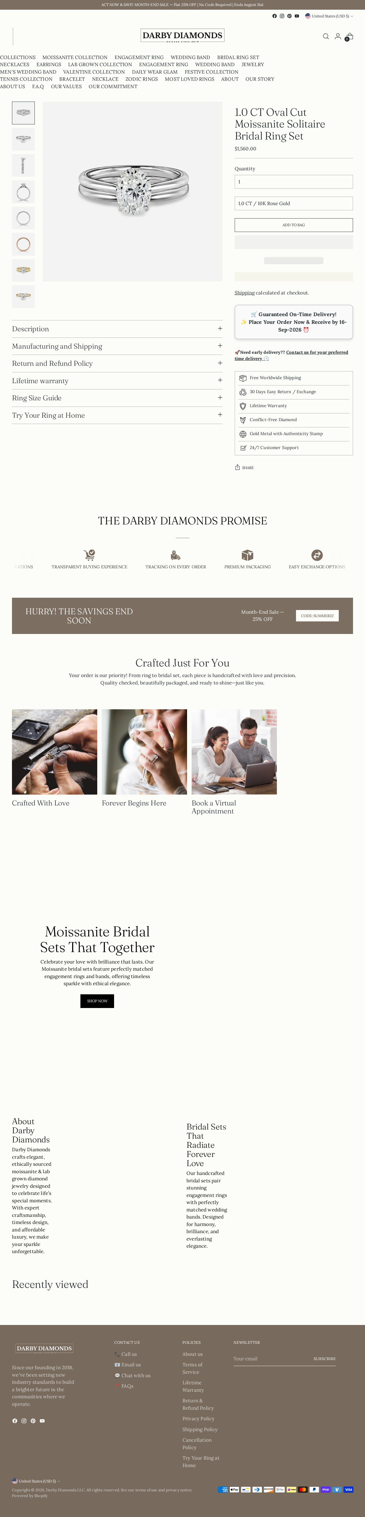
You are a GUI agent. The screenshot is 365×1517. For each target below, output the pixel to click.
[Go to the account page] (338, 36)
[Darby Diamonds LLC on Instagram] (282, 16)
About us (192, 1354)
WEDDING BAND (190, 57)
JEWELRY (253, 64)
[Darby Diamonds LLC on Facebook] (274, 16)
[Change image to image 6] (23, 244)
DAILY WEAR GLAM (155, 72)
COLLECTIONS (18, 57)
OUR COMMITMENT (113, 86)
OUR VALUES (66, 86)
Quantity (245, 168)
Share (248, 467)
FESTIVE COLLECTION (212, 72)
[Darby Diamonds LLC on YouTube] (296, 16)
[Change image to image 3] (23, 165)
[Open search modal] (326, 36)
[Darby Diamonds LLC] (182, 36)
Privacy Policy (198, 1418)
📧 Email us (127, 1365)
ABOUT (230, 79)
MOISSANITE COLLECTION (75, 57)
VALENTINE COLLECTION (94, 72)
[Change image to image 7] (23, 270)
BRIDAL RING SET (238, 57)
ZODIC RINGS (141, 79)
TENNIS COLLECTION (26, 79)
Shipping (245, 293)
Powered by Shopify (30, 1495)
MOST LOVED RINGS (189, 79)
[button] (294, 242)
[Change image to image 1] (23, 113)
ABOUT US (12, 86)
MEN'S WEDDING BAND (28, 72)
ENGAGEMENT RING (139, 57)
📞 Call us (125, 1354)
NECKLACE (105, 79)
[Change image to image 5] (23, 218)
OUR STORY (260, 79)
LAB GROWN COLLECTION (100, 64)
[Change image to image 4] (23, 191)
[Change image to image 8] (23, 296)
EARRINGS (48, 64)
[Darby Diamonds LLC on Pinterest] (289, 16)
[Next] (17, 36)
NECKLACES (15, 64)
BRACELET (72, 79)
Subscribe (325, 1358)
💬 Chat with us (132, 1375)
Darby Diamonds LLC (65, 1490)
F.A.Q (38, 86)
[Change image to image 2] (23, 139)
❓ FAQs (123, 1386)
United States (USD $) (330, 16)
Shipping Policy (200, 1429)
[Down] (23, 305)
